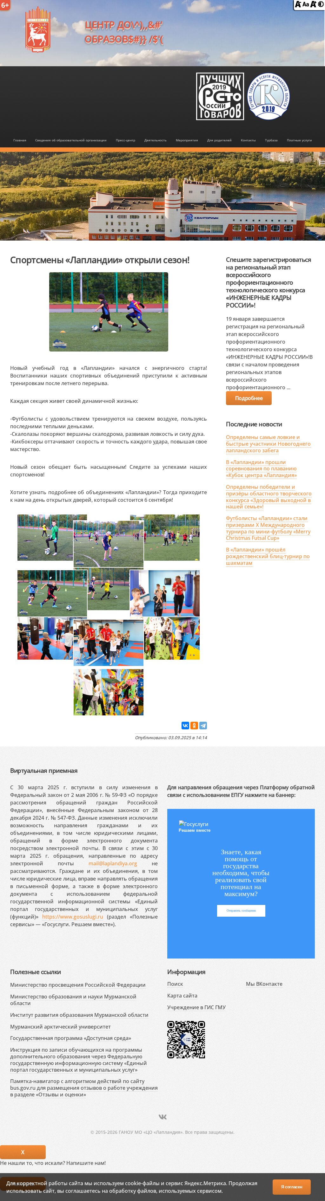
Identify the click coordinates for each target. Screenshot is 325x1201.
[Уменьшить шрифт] (298, 5)
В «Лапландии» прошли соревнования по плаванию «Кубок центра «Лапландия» (261, 469)
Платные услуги (299, 140)
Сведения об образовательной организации (71, 140)
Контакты (248, 140)
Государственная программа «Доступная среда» (70, 1038)
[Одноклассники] (194, 725)
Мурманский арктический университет (60, 1026)
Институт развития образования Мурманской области (79, 1014)
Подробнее (248, 398)
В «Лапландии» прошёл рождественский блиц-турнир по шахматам (268, 556)
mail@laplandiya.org (113, 863)
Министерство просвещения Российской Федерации (78, 984)
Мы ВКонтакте (264, 983)
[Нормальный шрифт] (305, 5)
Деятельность (155, 140)
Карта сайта (182, 995)
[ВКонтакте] (185, 725)
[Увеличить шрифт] (313, 5)
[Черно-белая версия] (321, 5)
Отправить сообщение (241, 910)
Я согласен (291, 1187)
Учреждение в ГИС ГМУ (196, 1007)
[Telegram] (203, 725)
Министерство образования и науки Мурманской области (73, 1000)
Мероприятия (187, 140)
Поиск (175, 983)
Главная (19, 140)
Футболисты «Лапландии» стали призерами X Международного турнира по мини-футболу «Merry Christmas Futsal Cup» (268, 528)
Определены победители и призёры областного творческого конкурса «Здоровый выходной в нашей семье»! (269, 496)
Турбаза (271, 140)
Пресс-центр (125, 140)
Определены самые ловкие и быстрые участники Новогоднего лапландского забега (268, 444)
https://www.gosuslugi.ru (72, 916)
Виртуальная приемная (43, 770)
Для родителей (219, 140)
